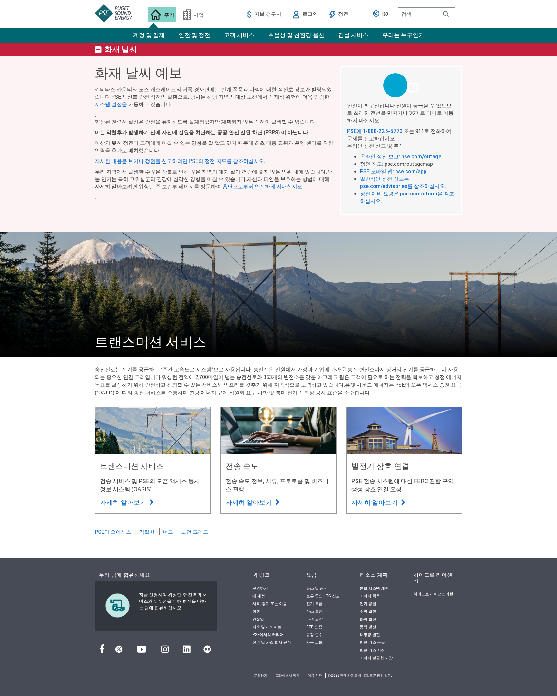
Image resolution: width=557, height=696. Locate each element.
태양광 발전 (370, 634)
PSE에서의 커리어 (268, 634)
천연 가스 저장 (372, 649)
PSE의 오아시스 (113, 531)
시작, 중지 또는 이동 (269, 603)
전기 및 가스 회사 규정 (271, 642)
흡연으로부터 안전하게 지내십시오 (262, 186)
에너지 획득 (370, 595)
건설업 (258, 618)
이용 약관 (315, 675)
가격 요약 (314, 618)
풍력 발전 (368, 626)
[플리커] (207, 651)
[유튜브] (141, 651)
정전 (256, 611)
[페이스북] (102, 651)
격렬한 (147, 531)
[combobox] (426, 14)
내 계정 (258, 595)
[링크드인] (186, 651)
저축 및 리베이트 (266, 626)
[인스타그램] (165, 651)
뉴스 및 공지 (316, 588)
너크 (168, 531)
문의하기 (260, 588)
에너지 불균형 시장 (376, 657)
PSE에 (355, 131)
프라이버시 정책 (288, 675)
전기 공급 (368, 603)
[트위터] (119, 651)
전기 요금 (314, 603)
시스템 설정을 (111, 104)
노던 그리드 (194, 531)
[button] (445, 13)
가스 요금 (314, 611)
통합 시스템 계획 (374, 588)
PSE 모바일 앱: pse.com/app (393, 171)
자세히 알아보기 (124, 502)
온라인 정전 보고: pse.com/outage (400, 156)
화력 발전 (368, 618)
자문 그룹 (314, 642)
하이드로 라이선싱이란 (433, 593)
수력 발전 (368, 611)
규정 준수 (314, 634)
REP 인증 (314, 626)
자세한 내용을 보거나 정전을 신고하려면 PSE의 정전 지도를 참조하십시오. (180, 160)
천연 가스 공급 (372, 642)
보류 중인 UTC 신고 (323, 595)
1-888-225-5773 (383, 131)
